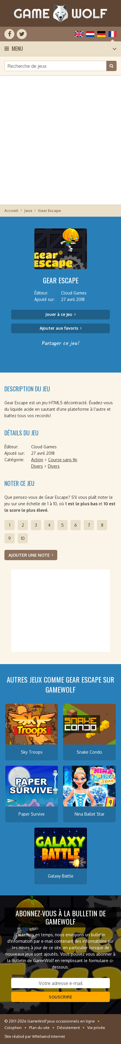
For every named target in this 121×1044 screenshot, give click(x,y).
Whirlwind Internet (48, 1036)
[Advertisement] (60, 139)
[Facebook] (9, 34)
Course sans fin (62, 459)
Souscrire (60, 996)
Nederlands (90, 34)
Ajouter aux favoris (59, 328)
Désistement (68, 1027)
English (79, 34)
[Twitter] (22, 34)
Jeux (28, 210)
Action (37, 459)
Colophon (13, 1027)
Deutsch (101, 34)
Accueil (11, 210)
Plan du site (39, 1027)
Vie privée (96, 1027)
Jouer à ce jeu (58, 314)
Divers (37, 466)
